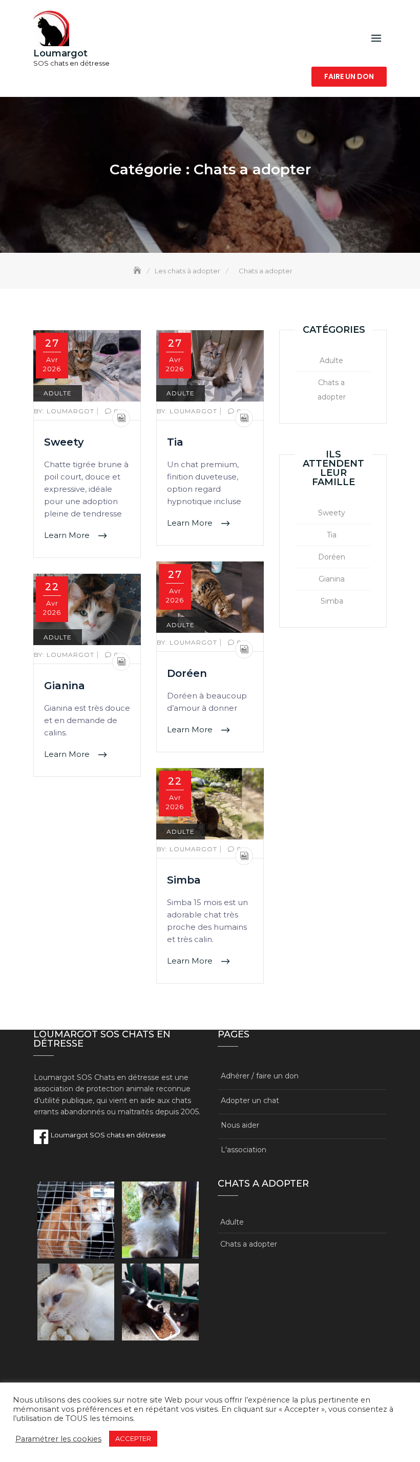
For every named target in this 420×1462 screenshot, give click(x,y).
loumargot (65, 411)
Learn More (68, 535)
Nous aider (240, 1125)
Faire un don (349, 76)
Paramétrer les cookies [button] (58, 1439)
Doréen (187, 673)
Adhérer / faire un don (260, 1075)
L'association (243, 1149)
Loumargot (60, 53)
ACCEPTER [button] (133, 1438)
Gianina (64, 685)
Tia (175, 442)
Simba (184, 880)
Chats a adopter (332, 390)
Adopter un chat (250, 1100)
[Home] (138, 271)
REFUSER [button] (178, 1439)
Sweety (64, 442)
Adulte (58, 393)
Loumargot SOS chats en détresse (107, 1135)
